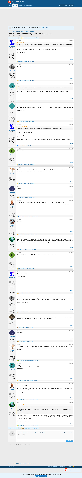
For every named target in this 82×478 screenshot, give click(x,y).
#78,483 (71, 83)
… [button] (14, 37)
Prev (10, 37)
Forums (15, 5)
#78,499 (71, 383)
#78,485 (71, 124)
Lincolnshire (13, 96)
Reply (72, 59)
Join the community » (73, 470)
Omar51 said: (20, 404)
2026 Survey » (45, 27)
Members (28, 5)
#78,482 (71, 64)
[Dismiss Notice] (72, 27)
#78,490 (71, 219)
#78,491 (71, 237)
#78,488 (71, 186)
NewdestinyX (12, 35)
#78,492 (71, 252)
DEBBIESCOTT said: (21, 126)
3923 (17, 37)
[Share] (69, 40)
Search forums (16, 7)
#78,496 (71, 330)
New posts (10, 7)
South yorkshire (12, 160)
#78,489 (71, 200)
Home (10, 5)
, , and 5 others (27, 121)
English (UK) (12, 466)
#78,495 (71, 314)
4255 (34, 37)
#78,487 (71, 167)
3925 (23, 37)
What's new (21, 5)
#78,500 (71, 402)
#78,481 (71, 40)
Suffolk (14, 51)
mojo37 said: (19, 42)
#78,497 (71, 344)
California (13, 212)
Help (68, 466)
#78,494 (71, 296)
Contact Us (49, 466)
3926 (26, 37)
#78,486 (71, 148)
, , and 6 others (26, 80)
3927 (29, 37)
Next (37, 37)
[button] (25, 5)
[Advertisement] (41, 17)
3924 (20, 37)
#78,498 (71, 363)
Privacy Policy (63, 466)
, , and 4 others (26, 61)
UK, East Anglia (12, 179)
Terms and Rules (55, 466)
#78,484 (71, 103)
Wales (14, 230)
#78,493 (71, 271)
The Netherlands (12, 75)
